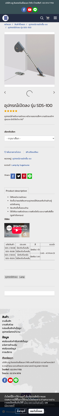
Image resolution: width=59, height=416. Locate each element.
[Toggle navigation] (55, 18)
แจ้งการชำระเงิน (9, 345)
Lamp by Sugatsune (20, 165)
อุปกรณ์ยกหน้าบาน (11, 331)
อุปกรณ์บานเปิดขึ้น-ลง (21, 158)
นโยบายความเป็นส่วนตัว (34, 402)
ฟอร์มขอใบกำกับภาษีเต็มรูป (15, 341)
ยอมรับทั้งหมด (36, 411)
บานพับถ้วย (7, 324)
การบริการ (7, 352)
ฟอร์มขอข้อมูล (9, 348)
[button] (41, 18)
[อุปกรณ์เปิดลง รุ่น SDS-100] (29, 59)
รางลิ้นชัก (6, 321)
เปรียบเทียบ (33, 152)
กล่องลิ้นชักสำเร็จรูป (11, 328)
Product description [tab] (16, 190)
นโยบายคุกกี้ (9, 405)
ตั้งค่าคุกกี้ (21, 411)
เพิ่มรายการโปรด (13, 152)
